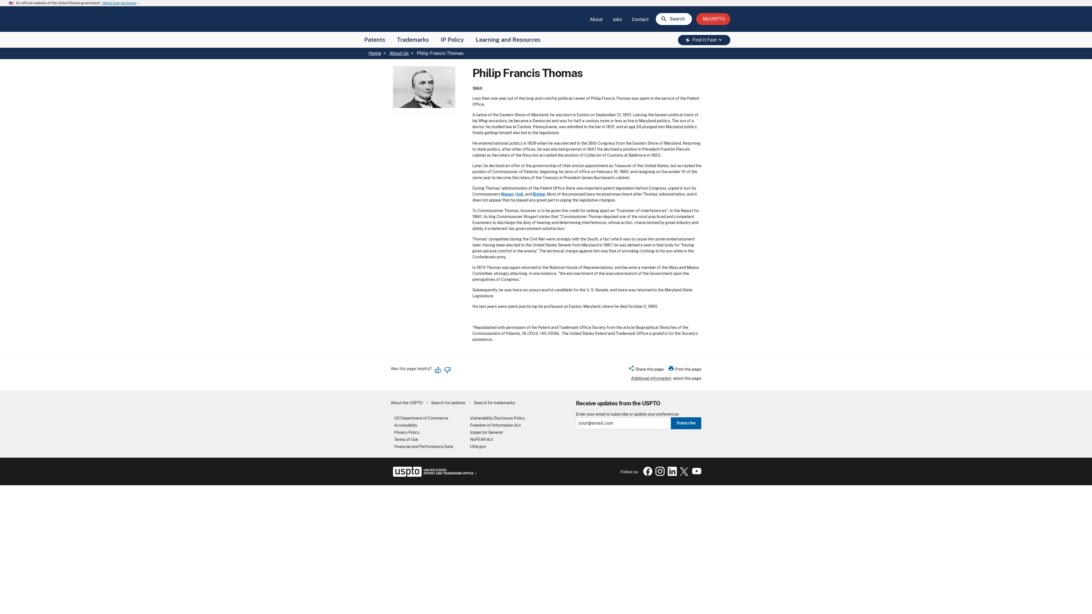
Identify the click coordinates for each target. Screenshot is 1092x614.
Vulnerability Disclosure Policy (497, 418)
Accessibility (405, 425)
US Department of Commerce (421, 418)
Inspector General (486, 432)
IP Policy (452, 39)
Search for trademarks (494, 403)
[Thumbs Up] (438, 370)
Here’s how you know (121, 3)
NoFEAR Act (481, 439)
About (596, 19)
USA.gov (478, 446)
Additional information (651, 378)
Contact (640, 19)
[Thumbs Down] (447, 370)
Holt (519, 194)
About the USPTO (407, 403)
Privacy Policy (406, 432)
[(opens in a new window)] (659, 474)
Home (375, 53)
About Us (399, 53)
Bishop (539, 194)
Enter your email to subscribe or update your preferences (627, 414)
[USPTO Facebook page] (646, 474)
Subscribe (686, 423)
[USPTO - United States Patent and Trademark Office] (433, 475)
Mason (507, 194)
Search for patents (448, 403)
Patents (374, 39)
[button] (646, 370)
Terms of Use (406, 439)
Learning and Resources (508, 39)
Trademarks (413, 39)
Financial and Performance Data (423, 446)
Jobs (617, 19)
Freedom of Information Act (495, 425)
